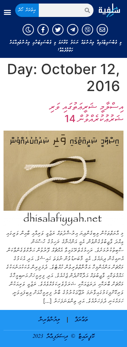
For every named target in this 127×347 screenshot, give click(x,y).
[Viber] (87, 29)
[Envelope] (102, 29)
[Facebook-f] (43, 29)
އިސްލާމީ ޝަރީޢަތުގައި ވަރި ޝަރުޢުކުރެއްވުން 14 (86, 112)
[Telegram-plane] (72, 29)
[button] (7, 12)
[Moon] (28, 29)
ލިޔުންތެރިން (49, 320)
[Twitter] (58, 29)
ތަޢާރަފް (81, 320)
